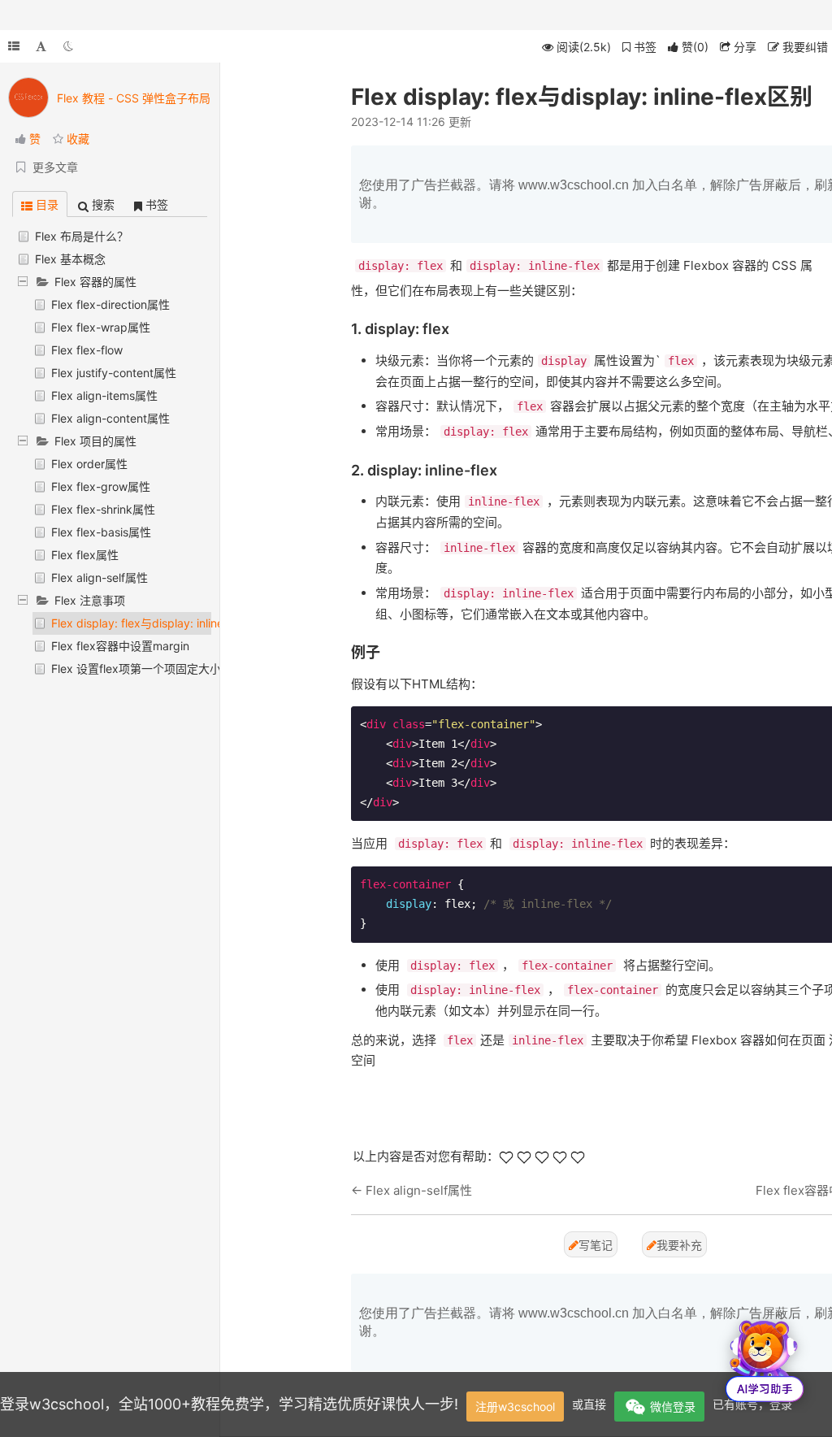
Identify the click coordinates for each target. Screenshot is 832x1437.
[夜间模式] (68, 46)
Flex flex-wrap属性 (100, 327)
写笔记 (595, 1245)
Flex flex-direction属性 (110, 304)
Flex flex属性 (85, 555)
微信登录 (673, 1406)
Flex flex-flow (87, 350)
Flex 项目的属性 (95, 441)
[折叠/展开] (14, 46)
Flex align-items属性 (104, 395)
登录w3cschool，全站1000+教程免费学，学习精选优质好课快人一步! (229, 1404)
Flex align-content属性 (110, 418)
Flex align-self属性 (99, 577)
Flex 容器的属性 (95, 282)
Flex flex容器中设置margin (120, 646)
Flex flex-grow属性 (100, 486)
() (695, 47)
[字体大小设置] (41, 46)
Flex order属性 (89, 464)
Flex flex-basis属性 (101, 532)
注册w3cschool (515, 1406)
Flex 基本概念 (70, 259)
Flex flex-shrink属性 (103, 509)
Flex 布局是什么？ (81, 236)
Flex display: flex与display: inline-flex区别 (161, 623)
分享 (743, 47)
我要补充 (679, 1245)
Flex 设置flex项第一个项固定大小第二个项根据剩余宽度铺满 (204, 668)
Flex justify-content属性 (113, 373)
